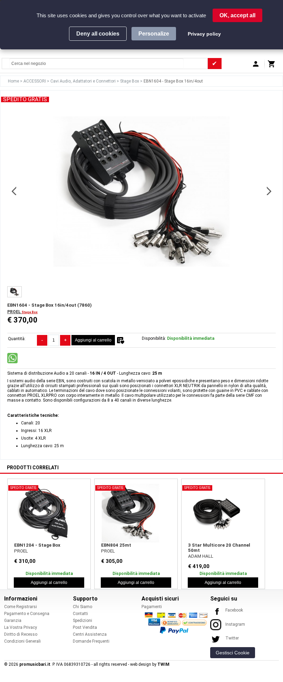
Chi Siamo (82, 606)
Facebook (234, 610)
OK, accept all (237, 15)
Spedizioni (82, 620)
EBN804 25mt (116, 545)
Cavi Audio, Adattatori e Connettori (83, 81)
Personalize (153, 34)
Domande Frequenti (91, 641)
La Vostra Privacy (20, 627)
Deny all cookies (97, 34)
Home (14, 81)
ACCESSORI (35, 81)
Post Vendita (85, 627)
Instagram (235, 624)
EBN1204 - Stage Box (37, 545)
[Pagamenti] (178, 622)
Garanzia (12, 620)
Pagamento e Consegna (26, 613)
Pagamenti (152, 606)
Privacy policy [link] (204, 34)
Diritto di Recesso (20, 634)
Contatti (80, 613)
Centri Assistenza (90, 634)
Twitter (232, 638)
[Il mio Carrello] (272, 65)
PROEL (14, 311)
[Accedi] (257, 65)
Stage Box (130, 81)
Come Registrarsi (20, 606)
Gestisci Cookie (233, 652)
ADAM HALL (200, 556)
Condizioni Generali (22, 641)
